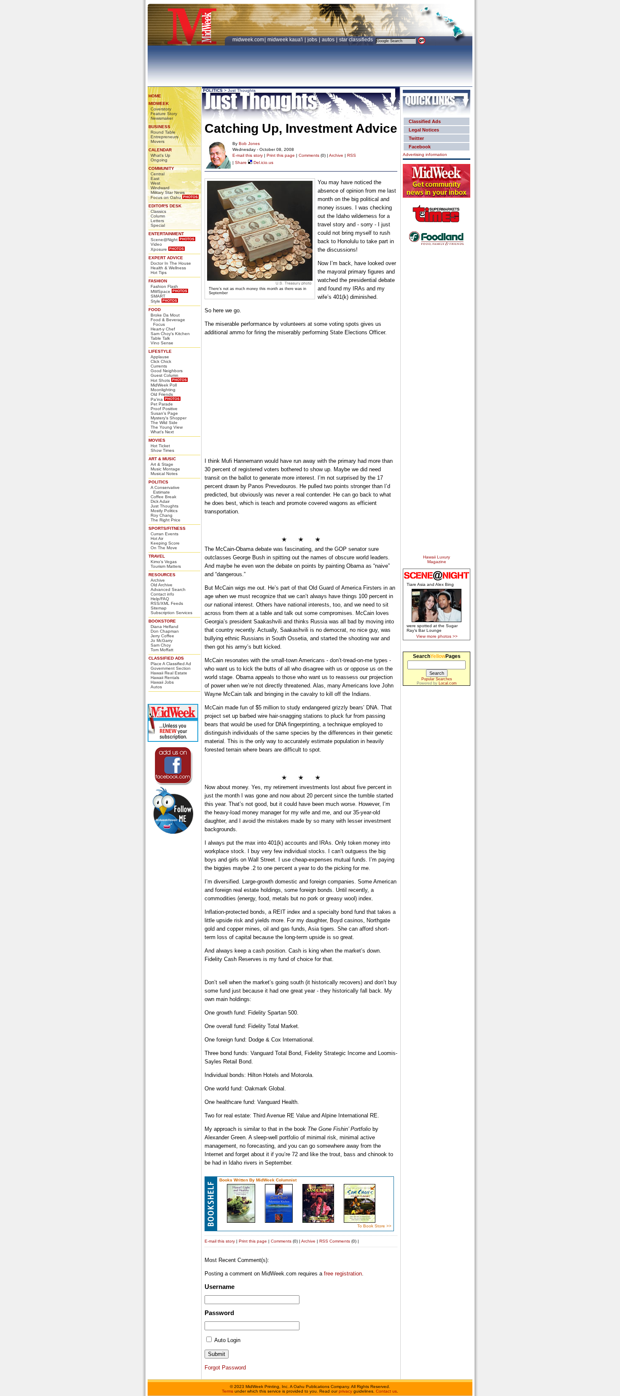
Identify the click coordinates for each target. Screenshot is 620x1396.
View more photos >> (437, 636)
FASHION (157, 281)
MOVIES (156, 440)
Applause (160, 356)
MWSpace (160, 291)
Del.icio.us (262, 162)
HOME (154, 96)
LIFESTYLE (160, 351)
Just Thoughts (164, 506)
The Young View (167, 427)
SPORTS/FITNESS (167, 528)
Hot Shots (160, 380)
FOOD (154, 309)
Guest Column (164, 375)
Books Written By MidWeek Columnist (258, 1180)
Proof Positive (164, 408)
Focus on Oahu (166, 197)
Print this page (281, 155)
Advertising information (425, 154)
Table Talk (160, 338)
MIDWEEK (158, 103)
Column (158, 216)
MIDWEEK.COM (248, 40)
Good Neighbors (167, 370)
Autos (156, 687)
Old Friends (162, 394)
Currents (159, 366)
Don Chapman (165, 631)
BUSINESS (159, 126)
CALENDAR (160, 150)
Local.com (448, 683)
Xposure (159, 249)
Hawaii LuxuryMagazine (436, 559)
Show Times (162, 450)
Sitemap (159, 608)
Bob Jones (249, 143)
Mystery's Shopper (168, 418)
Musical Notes (164, 473)
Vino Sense (162, 343)
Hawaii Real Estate (169, 673)
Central (157, 174)
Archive (158, 580)
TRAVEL (156, 556)
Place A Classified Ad (171, 663)
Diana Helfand (164, 626)
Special (158, 225)
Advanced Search (168, 589)
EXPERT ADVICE (165, 257)
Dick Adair (160, 501)
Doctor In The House (171, 263)
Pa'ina (157, 399)
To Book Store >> (374, 1226)
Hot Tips (159, 272)
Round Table (163, 132)
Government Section (171, 668)
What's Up (160, 155)
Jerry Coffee (162, 636)
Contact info (162, 594)
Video (156, 244)
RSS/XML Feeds (167, 603)
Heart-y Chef (163, 329)
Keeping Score (165, 543)
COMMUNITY (161, 168)
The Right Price (166, 520)
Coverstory (161, 109)
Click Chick (161, 361)
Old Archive (162, 585)
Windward (160, 187)
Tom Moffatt (162, 649)
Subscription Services (171, 612)
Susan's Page (164, 413)
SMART (158, 296)
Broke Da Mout (165, 315)
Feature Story (164, 113)
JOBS (312, 40)
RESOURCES (161, 574)
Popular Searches (436, 679)
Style (155, 301)
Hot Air (157, 538)
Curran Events (164, 534)
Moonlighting (163, 389)
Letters (157, 220)
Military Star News (168, 192)
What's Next (162, 432)
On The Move (164, 547)
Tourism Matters (166, 566)
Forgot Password (225, 1367)
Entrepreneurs (164, 136)
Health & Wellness (168, 268)
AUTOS (329, 40)
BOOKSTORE (162, 621)
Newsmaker (162, 118)
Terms (227, 1391)
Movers (157, 141)
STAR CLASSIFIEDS (356, 40)
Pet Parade (162, 404)
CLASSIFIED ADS (166, 658)
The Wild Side (164, 422)
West (155, 183)
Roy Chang (162, 515)
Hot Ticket (160, 445)
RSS (351, 155)
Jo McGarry (162, 640)
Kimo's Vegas (164, 561)
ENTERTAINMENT (166, 233)
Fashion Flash (164, 286)
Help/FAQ (160, 598)
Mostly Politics (164, 510)
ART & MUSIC (162, 458)
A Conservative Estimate (165, 489)
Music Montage (165, 469)
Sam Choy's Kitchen (170, 333)
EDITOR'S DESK (164, 206)
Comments (309, 155)
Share (241, 162)
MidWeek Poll (164, 385)
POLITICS (158, 482)
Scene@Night (164, 239)
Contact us (386, 1391)
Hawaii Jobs (162, 682)
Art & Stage (162, 464)
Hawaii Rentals (165, 677)
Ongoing (159, 160)
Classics (158, 211)
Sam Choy (161, 645)
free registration (343, 1273)
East (155, 178)
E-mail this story (247, 155)
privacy (345, 1391)
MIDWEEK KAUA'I (285, 40)
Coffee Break (163, 496)
